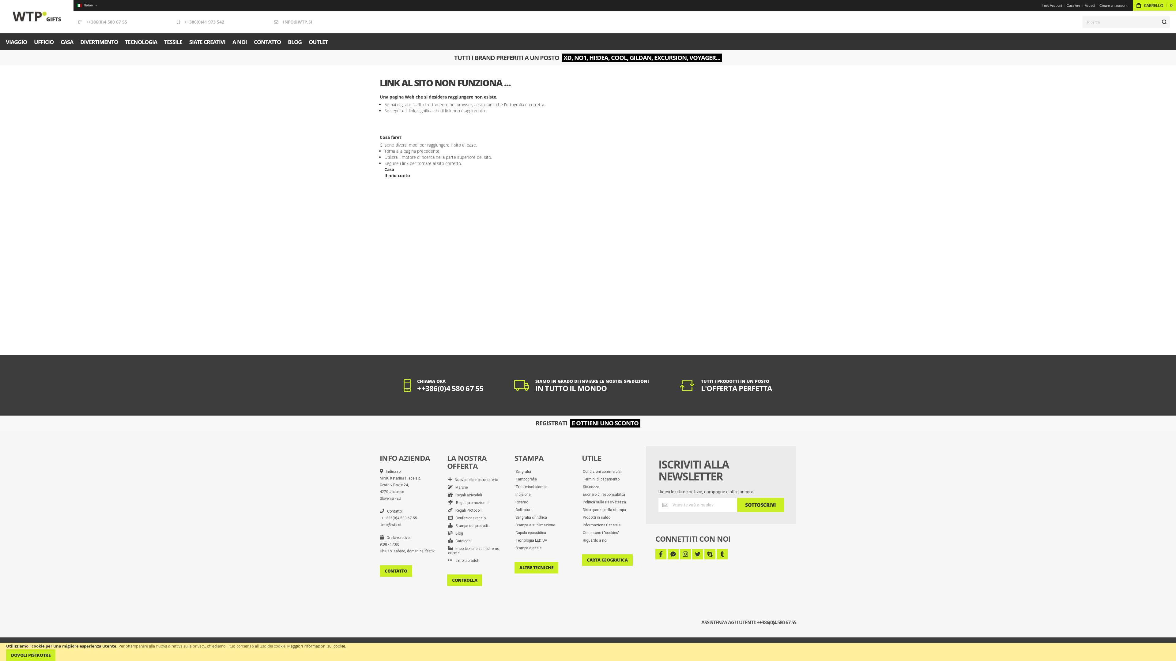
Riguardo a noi (595, 540)
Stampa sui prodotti (470, 526)
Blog (458, 533)
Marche (460, 487)
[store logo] (37, 16)
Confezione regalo (469, 518)
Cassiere (1073, 5)
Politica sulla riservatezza (604, 502)
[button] (87, 5)
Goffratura (524, 510)
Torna (389, 151)
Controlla (464, 580)
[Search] (1164, 22)
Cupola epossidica (530, 533)
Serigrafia (523, 471)
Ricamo (521, 502)
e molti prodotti (467, 560)
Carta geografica (607, 560)
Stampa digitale (528, 548)
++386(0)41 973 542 (204, 22)
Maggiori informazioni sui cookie (316, 646)
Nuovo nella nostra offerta (475, 480)
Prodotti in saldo (596, 517)
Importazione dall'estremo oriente (473, 551)
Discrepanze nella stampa (604, 510)
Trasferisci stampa (531, 487)
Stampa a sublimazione (535, 525)
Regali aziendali (467, 495)
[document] (588, 652)
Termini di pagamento (601, 479)
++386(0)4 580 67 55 (106, 22)
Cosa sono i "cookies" (601, 533)
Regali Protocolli (467, 510)
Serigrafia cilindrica (531, 517)
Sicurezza (591, 487)
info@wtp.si (297, 22)
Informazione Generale (601, 525)
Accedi (1090, 5)
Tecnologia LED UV (531, 540)
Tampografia (526, 479)
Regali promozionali (471, 503)
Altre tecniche (536, 567)
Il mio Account (1052, 5)
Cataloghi (462, 541)
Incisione (522, 494)
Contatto (396, 571)
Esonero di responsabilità (604, 494)
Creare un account (1113, 5)
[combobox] (1126, 22)
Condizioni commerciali (602, 471)
